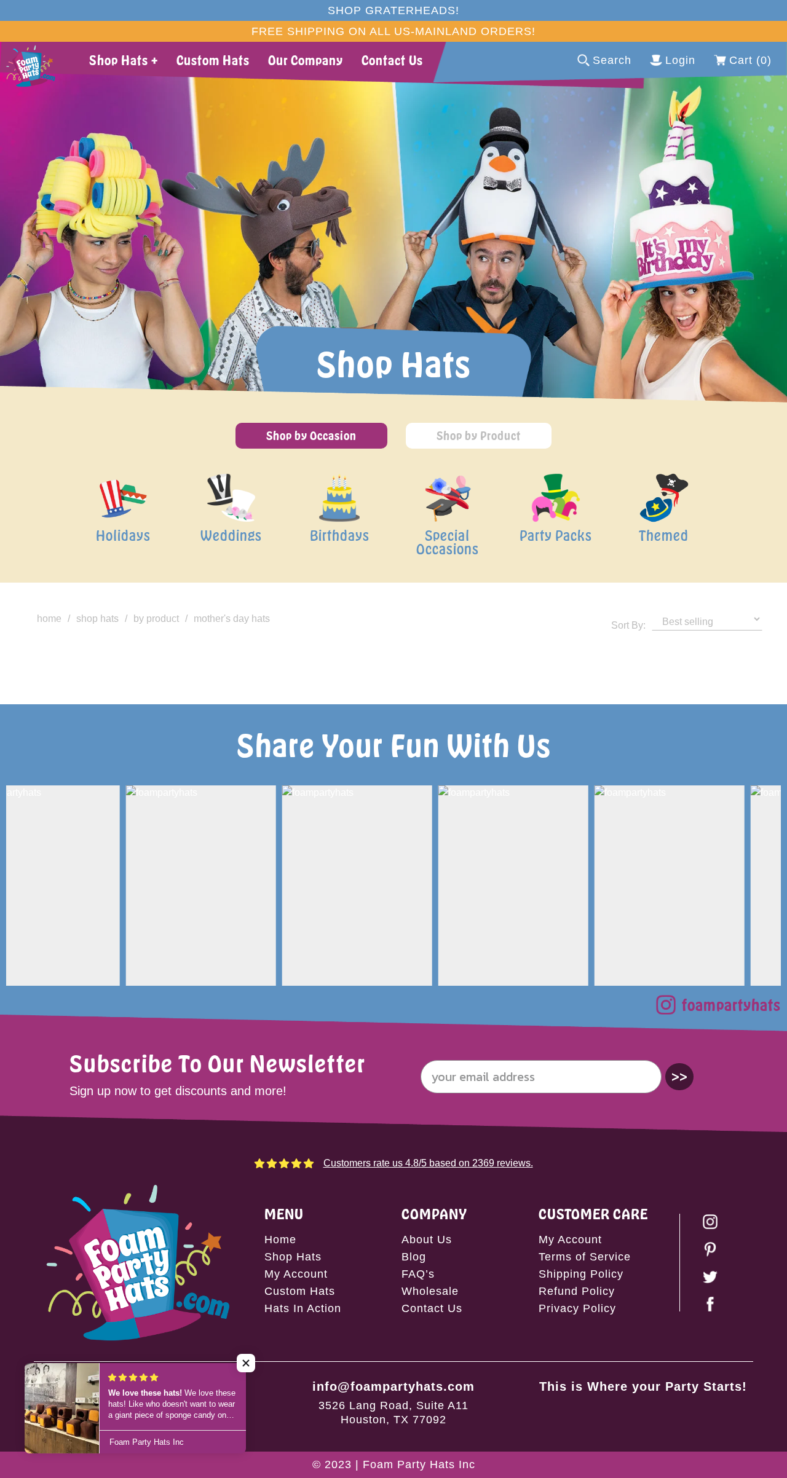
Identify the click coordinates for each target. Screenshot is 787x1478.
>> (679, 1076)
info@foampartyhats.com (393, 1386)
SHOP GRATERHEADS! (393, 10)
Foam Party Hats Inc (419, 1464)
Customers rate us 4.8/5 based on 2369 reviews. (428, 1163)
